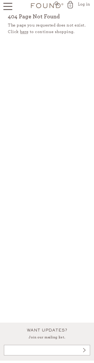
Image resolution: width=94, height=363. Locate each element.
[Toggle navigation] (8, 6)
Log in (84, 4)
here (24, 32)
